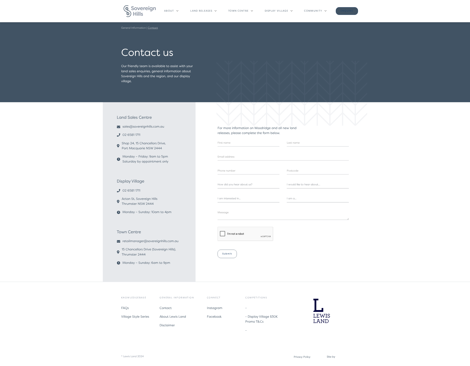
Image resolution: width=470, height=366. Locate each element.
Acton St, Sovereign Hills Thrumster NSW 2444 (139, 201)
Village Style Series (135, 316)
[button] (171, 11)
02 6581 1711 (131, 135)
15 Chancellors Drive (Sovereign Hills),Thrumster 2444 (149, 252)
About (169, 11)
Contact (166, 308)
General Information (133, 28)
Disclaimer (167, 325)
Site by (331, 357)
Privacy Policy (302, 357)
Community (313, 11)
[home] (139, 11)
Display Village (276, 11)
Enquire (347, 11)
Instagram (214, 308)
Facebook (214, 316)
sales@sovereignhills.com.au (143, 126)
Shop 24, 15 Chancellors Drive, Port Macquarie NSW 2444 (144, 146)
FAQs (125, 308)
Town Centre (238, 11)
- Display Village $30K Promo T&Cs (261, 319)
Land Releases (201, 11)
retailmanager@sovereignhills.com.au (150, 241)
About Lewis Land (173, 316)
